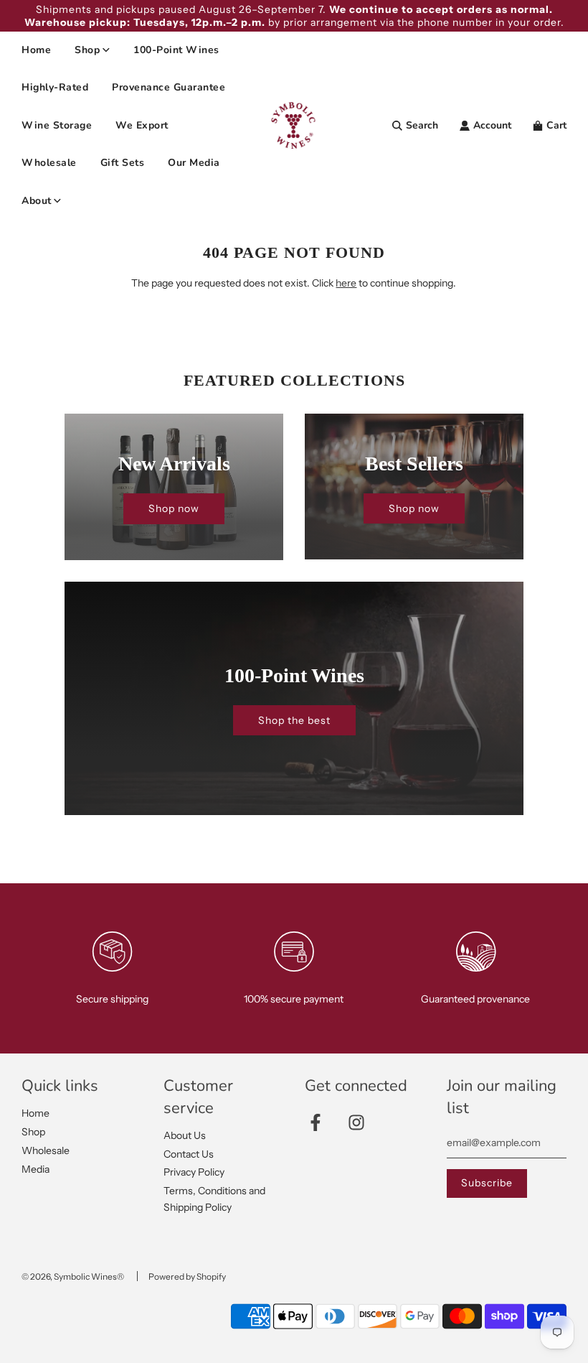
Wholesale (49, 162)
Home (36, 50)
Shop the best (294, 720)
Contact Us (188, 1154)
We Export (142, 125)
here (346, 282)
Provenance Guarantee (168, 87)
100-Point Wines (176, 50)
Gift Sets (122, 162)
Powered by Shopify (187, 1276)
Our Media (194, 162)
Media (35, 1169)
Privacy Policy (193, 1172)
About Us (184, 1135)
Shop (33, 1131)
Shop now (173, 508)
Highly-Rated (55, 87)
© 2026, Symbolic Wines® (73, 1276)
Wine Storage (57, 125)
